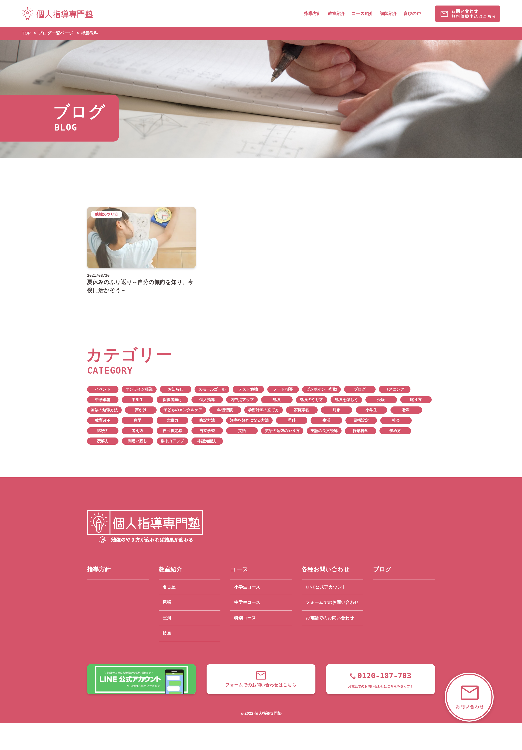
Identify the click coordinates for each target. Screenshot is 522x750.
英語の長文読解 (324, 431)
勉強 (277, 399)
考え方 (137, 431)
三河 (167, 617)
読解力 (103, 441)
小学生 (371, 410)
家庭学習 (302, 410)
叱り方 (416, 399)
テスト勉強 (248, 389)
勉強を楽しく (346, 399)
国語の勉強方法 (104, 410)
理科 (291, 420)
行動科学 (360, 431)
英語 (242, 431)
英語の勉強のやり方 (282, 431)
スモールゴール (212, 389)
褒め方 (395, 431)
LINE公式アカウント (326, 587)
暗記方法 (207, 420)
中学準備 (103, 399)
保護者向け (172, 399)
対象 (337, 410)
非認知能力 (207, 441)
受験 (381, 399)
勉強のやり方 (311, 399)
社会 (396, 420)
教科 (406, 410)
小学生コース (247, 587)
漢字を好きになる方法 (249, 420)
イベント (103, 389)
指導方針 (312, 13)
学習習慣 (225, 410)
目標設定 (361, 420)
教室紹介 (336, 13)
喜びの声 (412, 13)
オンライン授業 (139, 389)
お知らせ (175, 389)
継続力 (103, 431)
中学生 (137, 399)
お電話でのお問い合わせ (330, 617)
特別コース (245, 617)
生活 (326, 420)
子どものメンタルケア (183, 410)
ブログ (360, 389)
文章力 (172, 420)
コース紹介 (362, 13)
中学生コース (247, 602)
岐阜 (167, 633)
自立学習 (207, 431)
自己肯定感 (172, 431)
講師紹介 (388, 13)
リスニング (394, 389)
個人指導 (207, 399)
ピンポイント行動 (321, 389)
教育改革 (103, 420)
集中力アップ (172, 441)
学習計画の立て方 (263, 410)
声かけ (141, 410)
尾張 (167, 602)
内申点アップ (242, 399)
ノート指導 (283, 389)
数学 (138, 420)
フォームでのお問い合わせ (332, 602)
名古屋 (169, 587)
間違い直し (137, 441)
